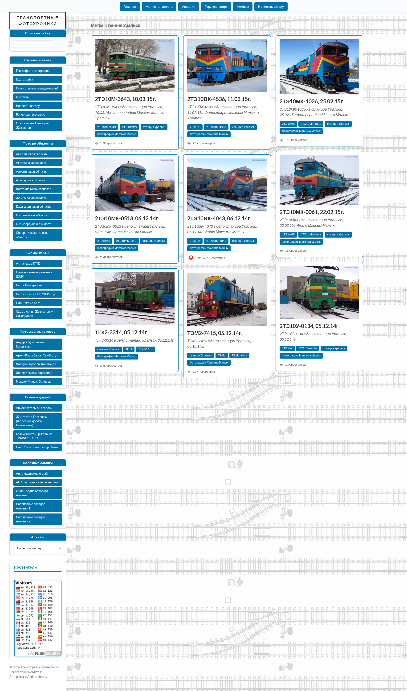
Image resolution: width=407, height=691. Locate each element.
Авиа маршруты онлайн (32, 473)
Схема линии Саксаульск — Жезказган (35, 125)
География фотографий (32, 71)
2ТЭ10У (287, 348)
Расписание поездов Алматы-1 (30, 506)
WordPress (34, 672)
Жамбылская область (31, 198)
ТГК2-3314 (145, 349)
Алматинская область (31, 171)
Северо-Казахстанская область (32, 235)
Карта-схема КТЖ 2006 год (35, 294)
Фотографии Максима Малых (116, 134)
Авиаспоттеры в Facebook (34, 408)
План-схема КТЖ (28, 303)
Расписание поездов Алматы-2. (30, 519)
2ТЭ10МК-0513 (126, 240)
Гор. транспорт (216, 6)
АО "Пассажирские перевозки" (37, 482)
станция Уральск (154, 127)
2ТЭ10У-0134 (308, 348)
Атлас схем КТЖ (28, 263)
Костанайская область (32, 215)
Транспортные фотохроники (38, 20)
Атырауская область (30, 180)
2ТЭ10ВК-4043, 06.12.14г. (219, 218)
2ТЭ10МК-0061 (311, 234)
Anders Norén (36, 677)
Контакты (22, 97)
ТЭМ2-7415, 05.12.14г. (214, 333)
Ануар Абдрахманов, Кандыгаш (30, 344)
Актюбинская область (31, 163)
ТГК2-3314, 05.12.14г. (121, 332)
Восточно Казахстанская (33, 189)
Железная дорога (159, 6)
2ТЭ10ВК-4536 (216, 127)
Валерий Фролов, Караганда (36, 364)
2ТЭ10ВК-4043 (216, 240)
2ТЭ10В (195, 127)
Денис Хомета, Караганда (34, 373)
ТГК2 (129, 349)
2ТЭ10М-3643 (106, 127)
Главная (129, 6)
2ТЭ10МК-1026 (311, 123)
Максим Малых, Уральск (33, 381)
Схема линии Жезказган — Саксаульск (34, 314)
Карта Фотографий (29, 285)
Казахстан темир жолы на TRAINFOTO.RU (34, 436)
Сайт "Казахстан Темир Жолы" (37, 447)
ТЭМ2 (222, 355)
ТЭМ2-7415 (239, 355)
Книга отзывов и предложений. (37, 88)
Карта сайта (24, 79)
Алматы (243, 6)
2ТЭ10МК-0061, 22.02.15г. (312, 212)
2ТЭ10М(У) (129, 127)
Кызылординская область (34, 224)
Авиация (188, 6)
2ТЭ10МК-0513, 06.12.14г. (127, 218)
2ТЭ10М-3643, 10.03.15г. (125, 99)
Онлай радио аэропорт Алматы (32, 493)
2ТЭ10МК (288, 123)
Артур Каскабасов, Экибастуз (37, 355)
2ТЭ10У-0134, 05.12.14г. (310, 326)
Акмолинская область (31, 154)
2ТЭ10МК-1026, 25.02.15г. (312, 101)
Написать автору (271, 6)
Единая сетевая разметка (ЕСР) (34, 274)
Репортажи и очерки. (30, 114)
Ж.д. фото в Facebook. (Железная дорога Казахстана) (31, 421)
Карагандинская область (33, 206)
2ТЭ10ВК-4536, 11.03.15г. (219, 99)
